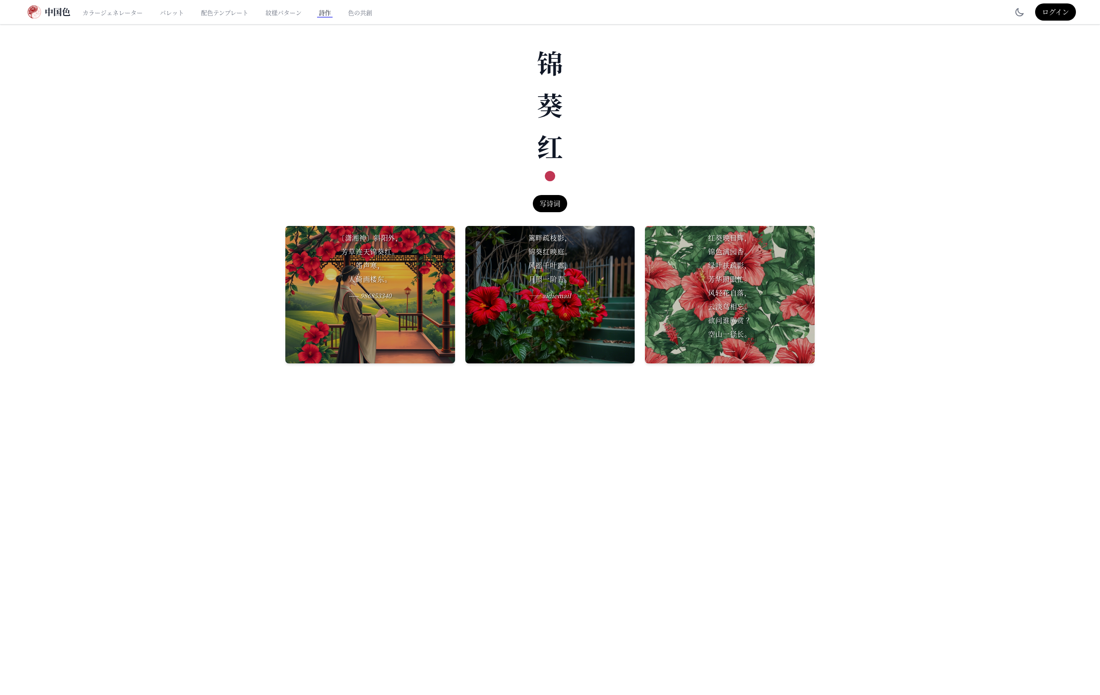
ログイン (1055, 12)
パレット (172, 12)
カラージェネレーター (112, 12)
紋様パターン (284, 12)
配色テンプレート (224, 12)
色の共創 (360, 12)
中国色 (57, 12)
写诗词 (550, 203)
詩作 (325, 12)
